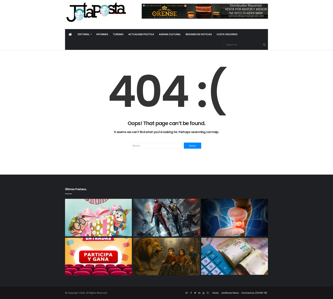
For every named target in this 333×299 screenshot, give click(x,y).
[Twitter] (195, 293)
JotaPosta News (230, 292)
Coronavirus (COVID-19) (254, 292)
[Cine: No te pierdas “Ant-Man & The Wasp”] (166, 217)
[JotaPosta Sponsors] (205, 11)
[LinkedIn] (199, 293)
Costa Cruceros (227, 34)
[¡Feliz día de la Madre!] (98, 217)
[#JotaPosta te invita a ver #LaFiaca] (98, 256)
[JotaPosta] (95, 12)
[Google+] (187, 293)
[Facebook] (191, 293)
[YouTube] (203, 293)
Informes (102, 34)
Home (215, 292)
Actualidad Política (141, 34)
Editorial (83, 34)
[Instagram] (208, 293)
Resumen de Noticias (199, 34)
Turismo (118, 34)
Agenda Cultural (170, 34)
